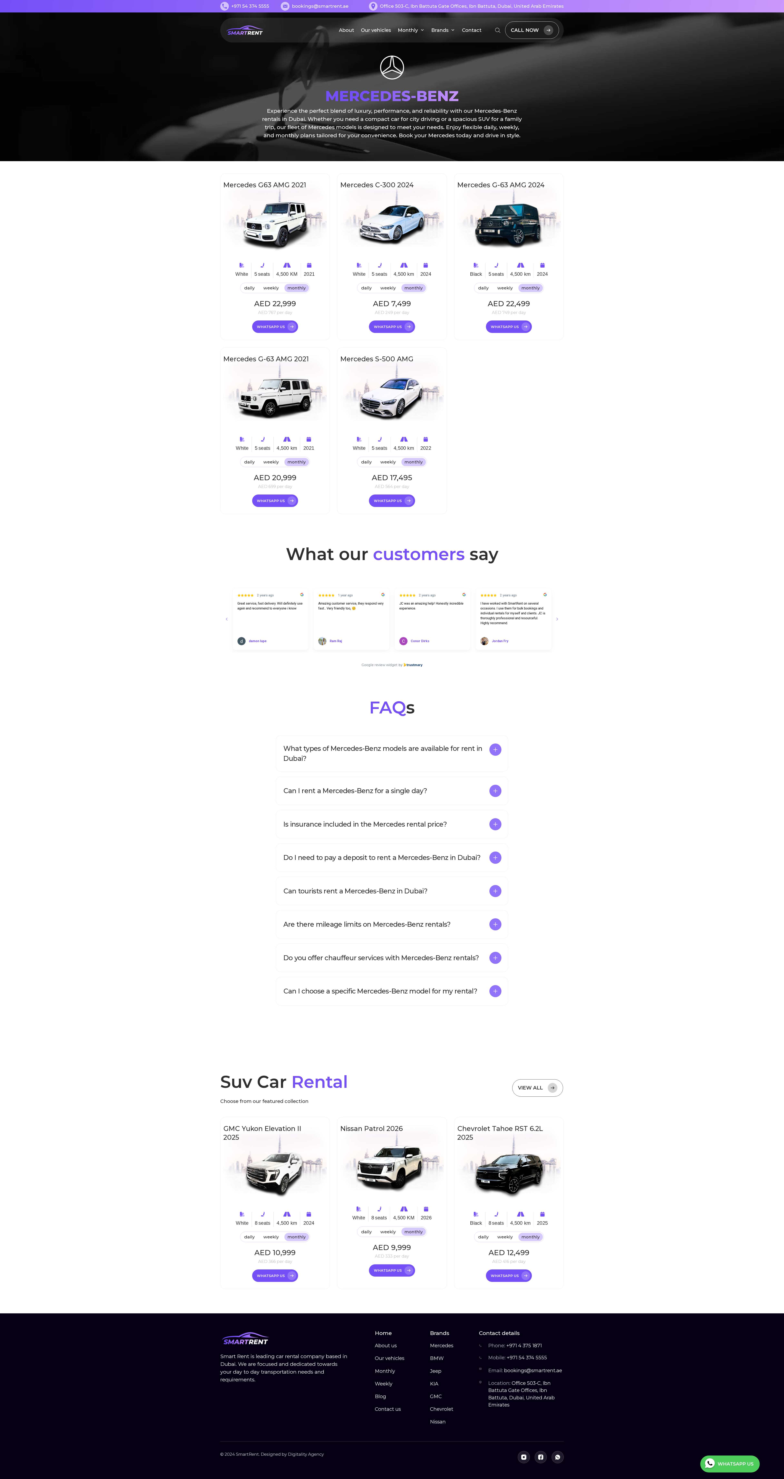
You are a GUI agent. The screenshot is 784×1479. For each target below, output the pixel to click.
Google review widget (380, 665)
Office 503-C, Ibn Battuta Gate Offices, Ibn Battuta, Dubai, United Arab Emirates (521, 1394)
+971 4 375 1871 (515, 1345)
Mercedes (441, 1345)
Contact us (388, 1409)
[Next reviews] (557, 619)
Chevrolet (441, 1409)
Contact (471, 30)
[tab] (249, 288)
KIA (434, 1384)
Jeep (435, 1371)
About (346, 30)
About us (386, 1345)
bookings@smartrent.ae (525, 1370)
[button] (392, 753)
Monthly (385, 1371)
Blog (380, 1396)
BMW (437, 1358)
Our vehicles (376, 30)
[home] (245, 30)
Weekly (383, 1384)
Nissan (438, 1422)
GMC (436, 1396)
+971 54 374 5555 (517, 1358)
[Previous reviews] (227, 619)
